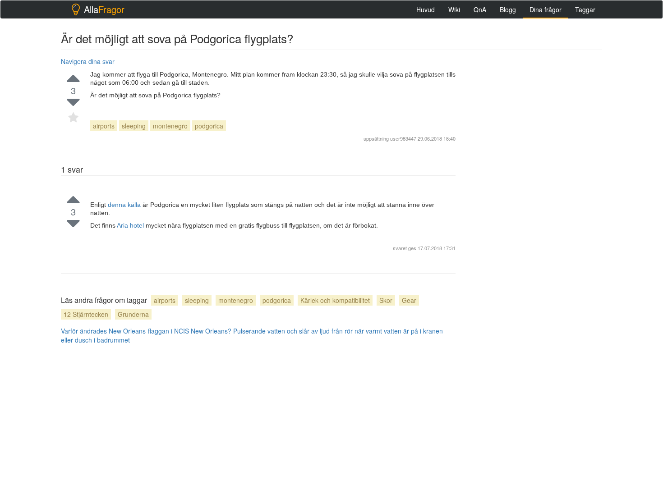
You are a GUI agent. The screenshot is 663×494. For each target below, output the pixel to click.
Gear (409, 300)
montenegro (170, 125)
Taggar (585, 9)
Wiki (454, 9)
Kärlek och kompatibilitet (335, 300)
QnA (480, 9)
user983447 (403, 138)
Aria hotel (131, 225)
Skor (385, 300)
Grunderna (133, 314)
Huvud (425, 9)
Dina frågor (545, 9)
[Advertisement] (534, 190)
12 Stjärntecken (86, 314)
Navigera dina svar (88, 61)
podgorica (209, 125)
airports (104, 125)
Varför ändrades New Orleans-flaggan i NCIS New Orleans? (146, 330)
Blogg (508, 9)
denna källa (125, 204)
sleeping (134, 125)
